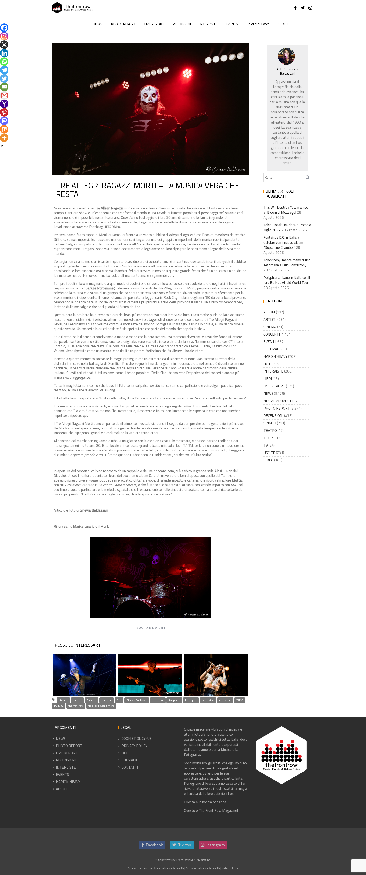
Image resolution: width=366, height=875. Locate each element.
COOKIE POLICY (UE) (137, 738)
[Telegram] (4, 70)
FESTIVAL (271, 349)
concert (77, 700)
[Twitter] (4, 78)
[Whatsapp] (4, 61)
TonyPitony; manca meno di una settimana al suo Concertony (287, 262)
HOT (267, 364)
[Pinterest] (4, 112)
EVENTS (232, 24)
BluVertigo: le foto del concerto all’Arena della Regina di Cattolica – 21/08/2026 (149, 665)
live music (158, 700)
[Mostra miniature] (150, 628)
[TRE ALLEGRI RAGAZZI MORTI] (150, 577)
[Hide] (1, 146)
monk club (225, 700)
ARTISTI (270, 319)
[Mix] (4, 129)
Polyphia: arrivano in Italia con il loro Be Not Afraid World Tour (286, 280)
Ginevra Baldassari (101, 49)
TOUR (268, 438)
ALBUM (269, 312)
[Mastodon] (4, 121)
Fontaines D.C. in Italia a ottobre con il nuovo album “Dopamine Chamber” (283, 242)
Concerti (91, 700)
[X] (4, 44)
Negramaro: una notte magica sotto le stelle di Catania (80, 676)
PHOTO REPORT (123, 24)
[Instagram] (4, 36)
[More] (4, 137)
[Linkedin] (4, 53)
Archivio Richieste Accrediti (203, 868)
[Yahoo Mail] (4, 104)
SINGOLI (269, 423)
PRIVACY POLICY (134, 745)
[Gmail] (4, 95)
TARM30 (58, 706)
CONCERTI (271, 334)
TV (265, 445)
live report (191, 700)
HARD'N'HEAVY (275, 356)
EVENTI (269, 341)
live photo (174, 700)
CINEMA (269, 327)
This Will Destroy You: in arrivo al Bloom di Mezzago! (285, 210)
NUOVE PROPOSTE (278, 401)
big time (63, 700)
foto (119, 700)
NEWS (98, 24)
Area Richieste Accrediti (169, 868)
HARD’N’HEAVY (257, 24)
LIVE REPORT (154, 24)
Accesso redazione (140, 868)
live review (208, 700)
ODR (125, 753)
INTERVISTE (208, 24)
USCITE (269, 452)
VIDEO (268, 460)
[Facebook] (4, 27)
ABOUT (282, 24)
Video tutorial (230, 868)
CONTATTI (130, 767)
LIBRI (267, 378)
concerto (106, 700)
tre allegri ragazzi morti (101, 706)
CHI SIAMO (130, 760)
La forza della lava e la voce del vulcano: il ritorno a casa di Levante (214, 676)
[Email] (4, 87)
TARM (239, 700)
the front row (75, 706)
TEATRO (270, 430)
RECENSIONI (182, 24)
